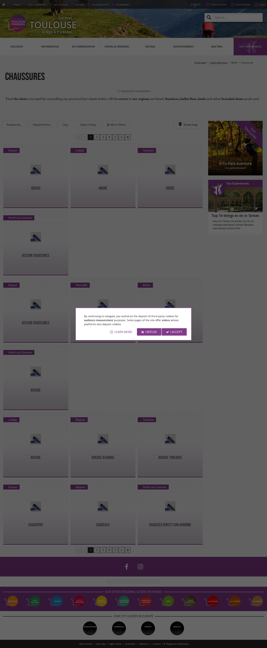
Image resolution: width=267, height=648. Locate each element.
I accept (176, 332)
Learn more (123, 332)
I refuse (151, 332)
